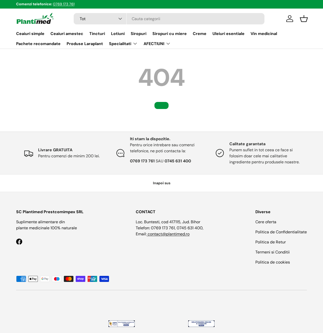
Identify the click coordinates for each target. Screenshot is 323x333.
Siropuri (138, 33)
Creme (199, 33)
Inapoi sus (161, 183)
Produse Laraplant (85, 43)
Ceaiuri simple (30, 33)
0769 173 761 (63, 4)
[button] (303, 18)
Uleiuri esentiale (228, 33)
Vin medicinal (264, 33)
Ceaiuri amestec (66, 33)
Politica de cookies (272, 262)
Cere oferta (265, 222)
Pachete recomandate (38, 43)
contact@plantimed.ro (168, 234)
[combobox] (169, 18)
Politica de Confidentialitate (281, 232)
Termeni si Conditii (272, 252)
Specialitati (120, 43)
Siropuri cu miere (169, 33)
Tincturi (97, 33)
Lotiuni (118, 33)
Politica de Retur (270, 242)
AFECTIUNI (154, 43)
